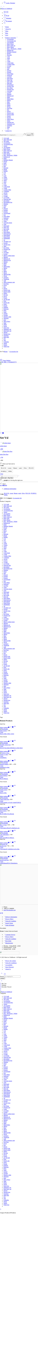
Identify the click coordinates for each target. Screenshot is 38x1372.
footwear (9, 75)
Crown (5, 194)
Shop (6, 31)
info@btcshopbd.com (10, 910)
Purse (5, 304)
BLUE (7, 814)
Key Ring (10, 88)
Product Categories (10, 37)
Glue (5, 224)
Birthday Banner (11, 52)
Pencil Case (10, 113)
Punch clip (6, 302)
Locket (9, 92)
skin (13, 863)
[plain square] (19, 729)
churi (8, 58)
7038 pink (3, 802)
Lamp (5, 251)
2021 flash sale (8, 139)
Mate (8, 97)
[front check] (19, 809)
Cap (5, 172)
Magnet (9, 94)
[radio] (3, 468)
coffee (11, 748)
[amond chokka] (19, 762)
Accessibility (8, 965)
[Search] (4, 23)
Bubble (6, 171)
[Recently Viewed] (5, 975)
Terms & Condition (10, 921)
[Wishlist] (2, 433)
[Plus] (1, 476)
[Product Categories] (5, 12)
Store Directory (9, 967)
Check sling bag (4, 799)
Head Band (10, 85)
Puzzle (9, 117)
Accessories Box (8, 144)
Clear (1, 474)
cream (11, 493)
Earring (9, 70)
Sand (5, 312)
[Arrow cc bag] (19, 753)
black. (1, 734)
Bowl (5, 164)
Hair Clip (9, 80)
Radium (6, 307)
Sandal (5, 313)
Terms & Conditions (11, 963)
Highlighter (7, 238)
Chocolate (6, 748)
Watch (5, 345)
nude (19, 493)
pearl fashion (4, 775)
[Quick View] (15, 727)
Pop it (5, 296)
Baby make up (11, 45)
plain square (3, 730)
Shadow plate (7, 316)
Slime (8, 121)
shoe (5, 320)
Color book (10, 63)
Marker (6, 262)
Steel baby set (7, 331)
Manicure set (7, 260)
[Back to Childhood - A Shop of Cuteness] (6, 8)
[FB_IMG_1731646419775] (8, 362)
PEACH (27, 493)
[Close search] (1, 982)
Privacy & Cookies (10, 961)
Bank (5, 158)
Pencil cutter (10, 114)
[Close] (0, 500)
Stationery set (11, 124)
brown (2, 748)
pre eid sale (7, 299)
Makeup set (10, 95)
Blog (6, 33)
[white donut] (1, 443)
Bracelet (9, 55)
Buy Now (10, 478)
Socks (5, 326)
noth (5, 280)
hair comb (10, 81)
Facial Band (7, 213)
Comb (5, 188)
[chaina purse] (19, 788)
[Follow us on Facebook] (0, 913)
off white (13, 802)
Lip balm (9, 91)
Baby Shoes (10, 47)
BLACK (6, 493)
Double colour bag (5, 744)
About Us (8, 29)
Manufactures (9, 943)
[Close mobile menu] (0, 990)
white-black (19, 748)
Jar (4, 240)
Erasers (9, 72)
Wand (5, 343)
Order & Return (9, 925)
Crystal (9, 66)
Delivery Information (11, 917)
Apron (5, 146)
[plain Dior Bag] (1, 451)
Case (8, 56)
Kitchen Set (10, 89)
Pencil (9, 111)
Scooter (6, 315)
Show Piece (10, 119)
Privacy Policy (9, 919)
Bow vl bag (3, 825)
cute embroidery (4, 834)
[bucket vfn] (19, 844)
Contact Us (8, 130)
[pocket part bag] (19, 858)
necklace (6, 277)
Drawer (6, 208)
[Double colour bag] (19, 743)
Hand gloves (7, 233)
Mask (5, 263)
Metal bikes (10, 99)
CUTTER (6, 197)
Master (15, 493)
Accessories (10, 39)
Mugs (8, 103)
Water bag (6, 346)
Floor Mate (10, 74)
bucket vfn (3, 846)
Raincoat (6, 309)
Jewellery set (7, 241)
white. (5, 734)
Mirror (9, 100)
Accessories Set (11, 41)
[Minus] (18, 476)
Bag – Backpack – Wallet (14, 48)
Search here (3, 135)
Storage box (10, 122)
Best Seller (8, 941)
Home (7, 27)
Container (6, 191)
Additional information (10, 488)
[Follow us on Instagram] (2, 913)
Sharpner (6, 318)
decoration (6, 200)
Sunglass (9, 125)
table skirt (6, 337)
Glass (5, 221)
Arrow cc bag (4, 754)
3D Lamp (6, 141)
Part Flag (9, 108)
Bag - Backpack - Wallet (10, 155)
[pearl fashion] (19, 774)
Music (9, 105)
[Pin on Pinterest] (3, 486)
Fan (5, 215)
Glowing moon (8, 222)
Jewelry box (10, 86)
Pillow (5, 293)
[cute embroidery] (19, 833)
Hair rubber (7, 232)
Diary (8, 67)
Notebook (6, 279)
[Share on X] (0, 486)
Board (9, 53)
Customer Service (10, 934)
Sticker (5, 332)
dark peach (3, 837)
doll (8, 69)
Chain (5, 177)
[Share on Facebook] (2, 486)
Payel (5, 285)
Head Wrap (7, 237)
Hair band (10, 78)
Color (8, 61)
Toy (8, 128)
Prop (5, 301)
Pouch (9, 116)
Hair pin (9, 83)
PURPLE (33, 493)
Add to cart (3, 478)
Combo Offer (11, 64)
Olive (23, 493)
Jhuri (5, 246)
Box (5, 166)
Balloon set (10, 50)
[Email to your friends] (6, 486)
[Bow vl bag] (19, 823)
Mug (8, 102)
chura (5, 180)
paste (1, 767)
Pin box (6, 295)
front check (3, 810)
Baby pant (6, 152)
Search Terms (9, 923)
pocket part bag (4, 860)
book (5, 163)
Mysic (9, 106)
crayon (5, 193)
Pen (8, 110)
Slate (8, 127)
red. (18, 828)
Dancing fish (7, 199)
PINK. (6, 495)
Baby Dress (10, 44)
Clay (8, 59)
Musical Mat (7, 274)
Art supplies (10, 42)
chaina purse (3, 789)
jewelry (6, 243)
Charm (5, 179)
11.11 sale (6, 138)
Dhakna (6, 204)
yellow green (10, 734)
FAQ (6, 35)
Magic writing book (9, 255)
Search (29, 135)
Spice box (6, 327)
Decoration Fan (8, 202)
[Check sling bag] (19, 798)
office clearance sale (9, 282)
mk (13, 814)
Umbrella (6, 342)
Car (5, 174)
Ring (5, 310)
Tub (5, 340)
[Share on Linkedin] (4, 486)
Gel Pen (9, 77)
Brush (5, 169)
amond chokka (4, 764)
